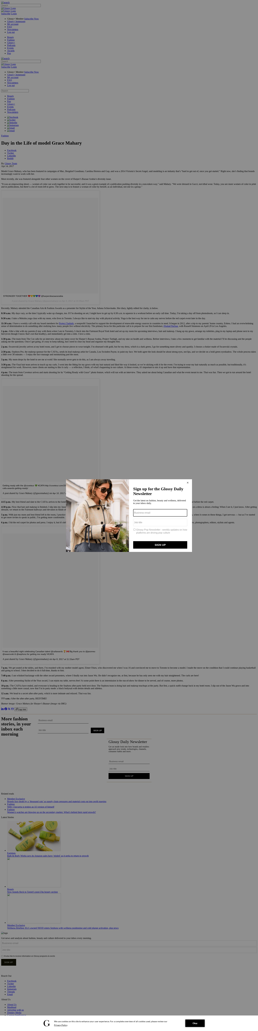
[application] (129, 1023)
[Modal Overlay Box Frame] (129, 515)
